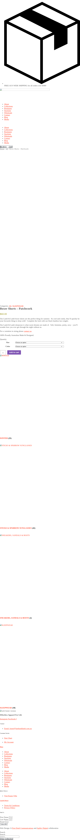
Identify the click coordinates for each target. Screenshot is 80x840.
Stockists (7, 111)
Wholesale (8, 113)
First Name (4, 817)
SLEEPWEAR (17, 306)
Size (7, 342)
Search (2, 832)
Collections (8, 106)
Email (2, 822)
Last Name (4, 819)
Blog (6, 117)
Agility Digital (42, 828)
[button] (40, 123)
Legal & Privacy (4, 800)
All (7, 149)
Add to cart (14, 352)
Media (6, 119)
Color (8, 346)
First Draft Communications (22, 828)
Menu (1, 747)
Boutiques (8, 108)
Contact (7, 115)
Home (2, 149)
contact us (27, 331)
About (6, 104)
